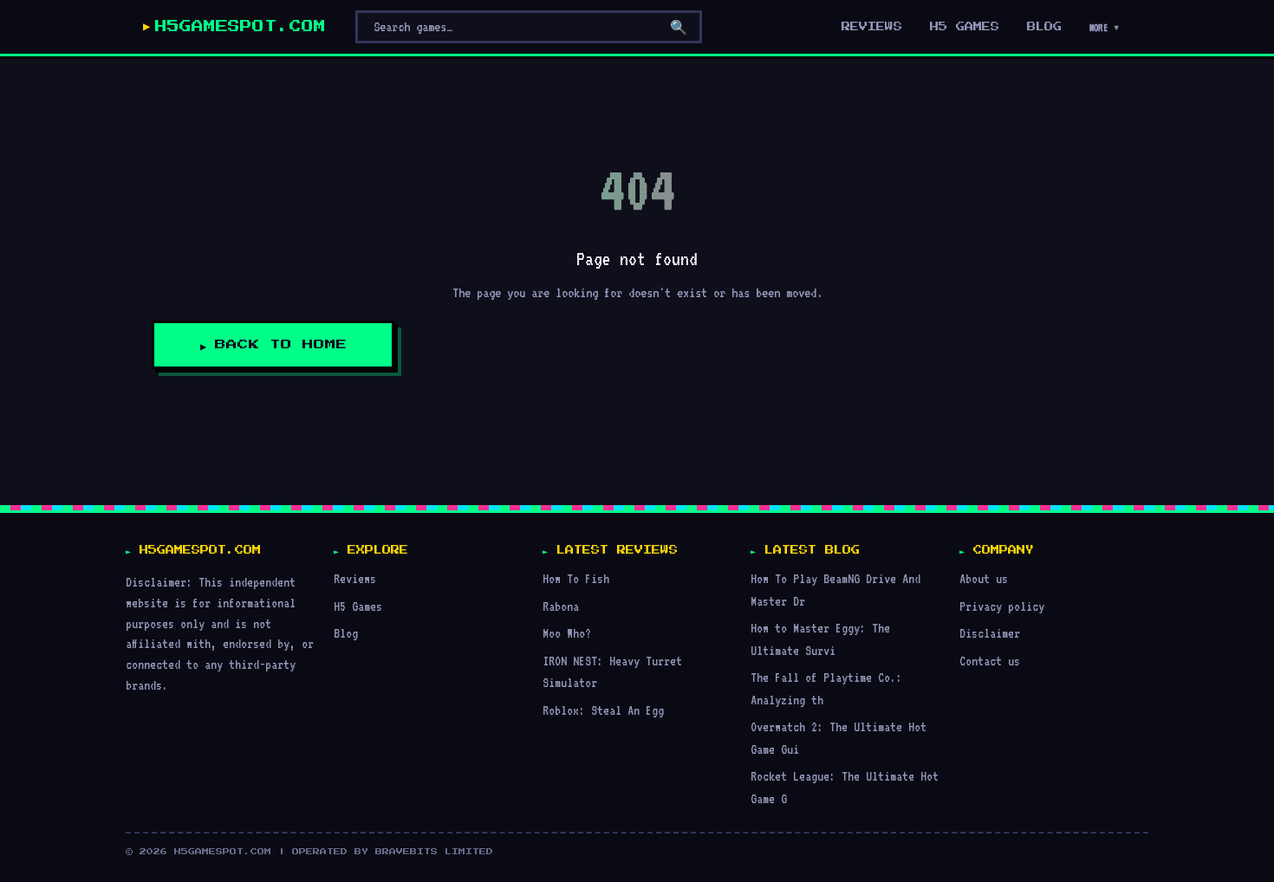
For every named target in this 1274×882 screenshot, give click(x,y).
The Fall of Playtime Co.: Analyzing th (826, 688)
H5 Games (964, 27)
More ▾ (1104, 28)
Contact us (989, 660)
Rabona (561, 606)
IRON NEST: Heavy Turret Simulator (612, 672)
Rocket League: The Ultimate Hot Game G (845, 787)
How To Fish (576, 578)
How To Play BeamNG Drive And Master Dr (835, 589)
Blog (1044, 27)
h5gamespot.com (240, 27)
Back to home (281, 345)
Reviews (872, 27)
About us (983, 578)
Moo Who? (567, 633)
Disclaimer (989, 633)
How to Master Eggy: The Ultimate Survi (820, 639)
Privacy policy (1001, 606)
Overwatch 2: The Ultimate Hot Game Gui (838, 737)
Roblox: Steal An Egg (603, 710)
